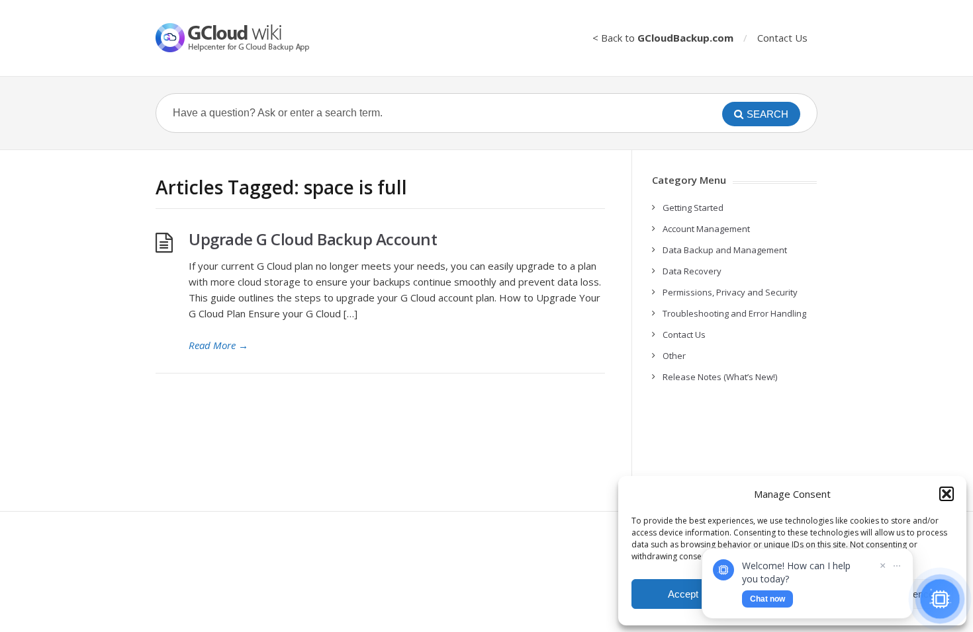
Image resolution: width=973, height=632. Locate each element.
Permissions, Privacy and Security (730, 292)
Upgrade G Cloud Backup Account (313, 239)
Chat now (767, 599)
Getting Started (693, 208)
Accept (683, 594)
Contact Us (782, 37)
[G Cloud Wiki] (242, 37)
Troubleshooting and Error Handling (734, 313)
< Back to (662, 37)
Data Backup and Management (725, 250)
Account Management (706, 229)
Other (674, 356)
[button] (946, 493)
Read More (218, 345)
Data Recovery (692, 271)
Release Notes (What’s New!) (720, 377)
